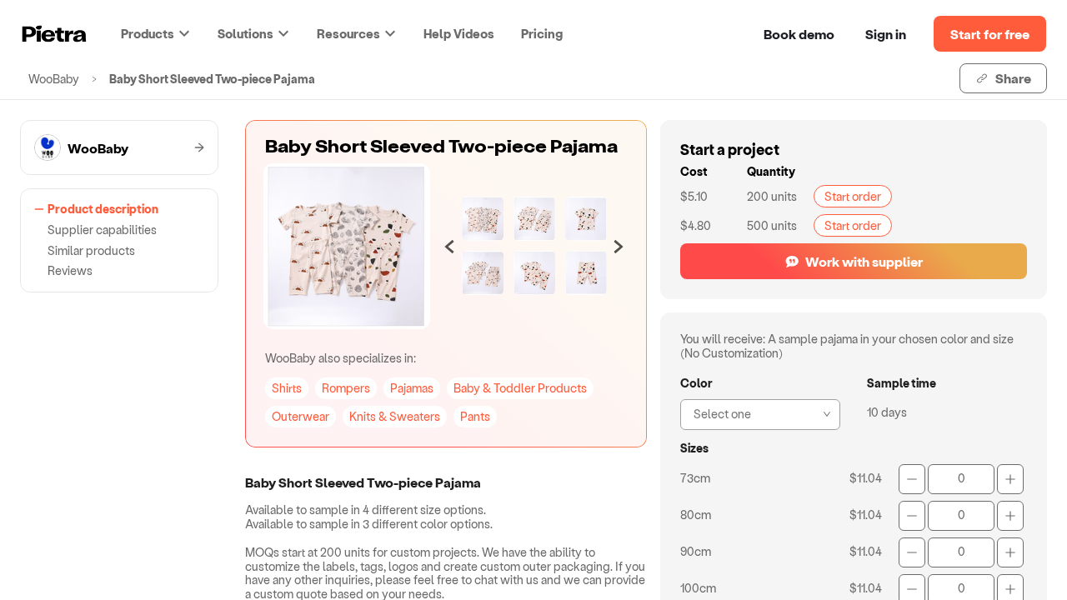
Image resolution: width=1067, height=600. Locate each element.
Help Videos (458, 33)
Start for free (989, 34)
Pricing (542, 33)
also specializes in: (340, 358)
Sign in (885, 34)
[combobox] (755, 412)
